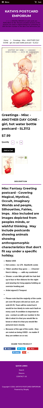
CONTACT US (21, 376)
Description (20, 181)
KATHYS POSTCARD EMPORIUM (21, 13)
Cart (39, 2)
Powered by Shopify (21, 389)
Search (21, 370)
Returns (21, 373)
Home (6, 40)
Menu (6, 2)
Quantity (5, 142)
